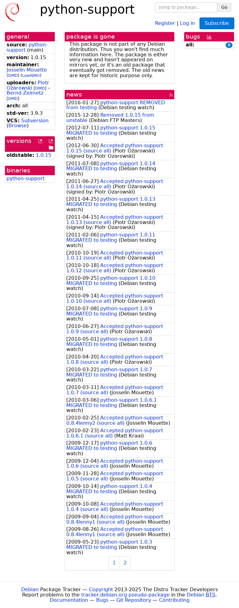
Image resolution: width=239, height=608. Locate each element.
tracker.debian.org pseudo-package (125, 595)
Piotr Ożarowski (28, 85)
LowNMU (31, 75)
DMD (13, 75)
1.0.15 (43, 155)
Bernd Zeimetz (25, 93)
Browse (17, 126)
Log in (187, 23)
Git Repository (133, 600)
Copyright (101, 589)
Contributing (174, 600)
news (74, 94)
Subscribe (217, 23)
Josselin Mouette (27, 70)
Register (165, 23)
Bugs (102, 600)
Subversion (35, 121)
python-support (26, 178)
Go (224, 7)
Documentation (69, 600)
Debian (30, 589)
